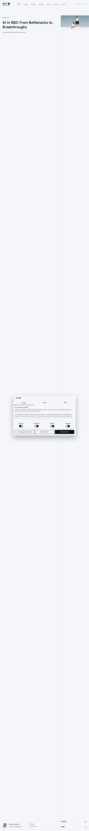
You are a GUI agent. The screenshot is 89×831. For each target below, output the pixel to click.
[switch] (37, 426)
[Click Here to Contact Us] (82, 4)
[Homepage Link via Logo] (6, 4)
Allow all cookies (64, 431)
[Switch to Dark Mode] (85, 4)
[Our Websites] (78, 4)
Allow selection (44, 431)
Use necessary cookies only (24, 431)
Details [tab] (44, 402)
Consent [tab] (24, 402)
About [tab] (65, 402)
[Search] (74, 4)
